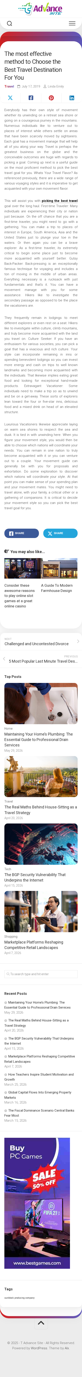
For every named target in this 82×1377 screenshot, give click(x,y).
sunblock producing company (19, 1297)
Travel (9, 86)
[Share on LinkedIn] (71, 98)
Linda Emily (56, 86)
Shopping (10, 936)
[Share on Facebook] (31, 98)
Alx (67, 1348)
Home (8, 728)
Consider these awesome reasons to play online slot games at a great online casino (19, 595)
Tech (7, 869)
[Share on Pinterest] (51, 98)
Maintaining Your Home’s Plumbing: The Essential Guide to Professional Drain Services (38, 739)
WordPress (39, 1348)
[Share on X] (10, 98)
